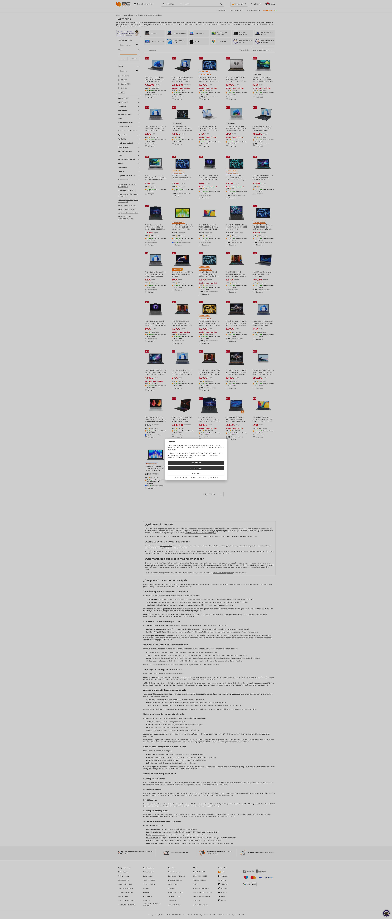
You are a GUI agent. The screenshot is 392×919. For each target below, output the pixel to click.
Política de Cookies (180, 477)
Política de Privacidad (198, 477)
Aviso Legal (214, 477)
